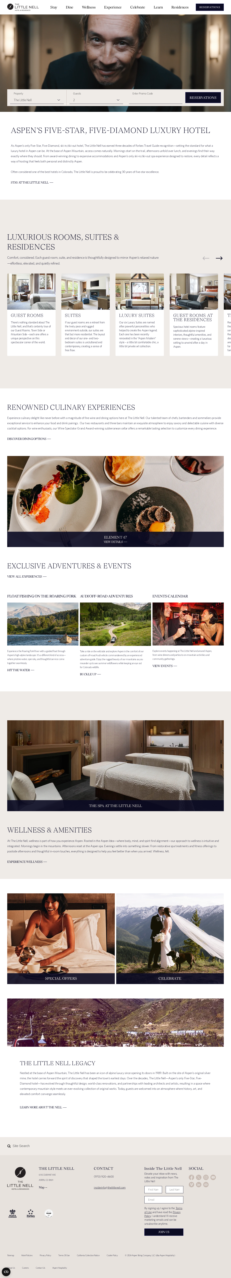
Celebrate (137, 7)
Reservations (203, 98)
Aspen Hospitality (59, 1267)
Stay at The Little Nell (30, 182)
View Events (162, 666)
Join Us (163, 1232)
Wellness (88, 7)
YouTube (213, 1177)
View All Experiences (24, 576)
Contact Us (40, 1267)
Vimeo (191, 1184)
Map (41, 1187)
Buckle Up (88, 674)
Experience (113, 7)
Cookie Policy (112, 1255)
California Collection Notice (88, 1255)
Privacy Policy (45, 1255)
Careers (25, 1267)
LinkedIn (198, 1184)
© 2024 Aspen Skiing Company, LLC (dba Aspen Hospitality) (150, 1255)
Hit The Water (18, 670)
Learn (158, 7)
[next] (219, 258)
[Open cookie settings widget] (6, 1272)
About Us (11, 1267)
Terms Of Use (64, 1255)
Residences (180, 7)
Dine (69, 7)
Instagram (206, 1177)
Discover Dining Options (26, 439)
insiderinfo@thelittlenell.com (110, 1187)
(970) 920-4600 (104, 1176)
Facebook (191, 1177)
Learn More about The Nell (41, 1107)
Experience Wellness (24, 862)
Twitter (198, 1177)
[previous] (205, 258)
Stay (53, 7)
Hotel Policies (26, 1255)
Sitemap (10, 1255)
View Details (113, 542)
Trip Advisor (206, 1184)
